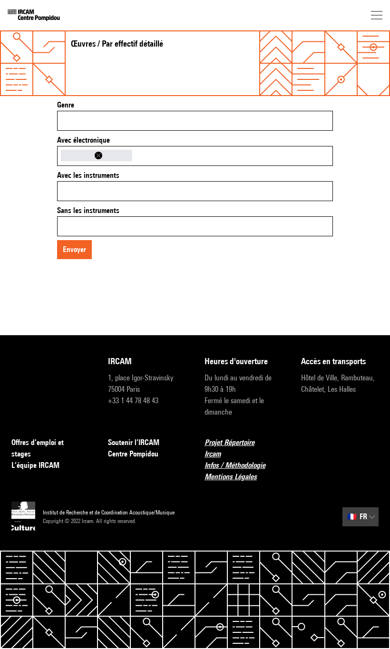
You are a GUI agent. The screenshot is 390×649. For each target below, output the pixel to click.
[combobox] (195, 121)
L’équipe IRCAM (35, 465)
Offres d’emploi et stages (37, 448)
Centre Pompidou (133, 453)
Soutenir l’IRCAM (133, 442)
